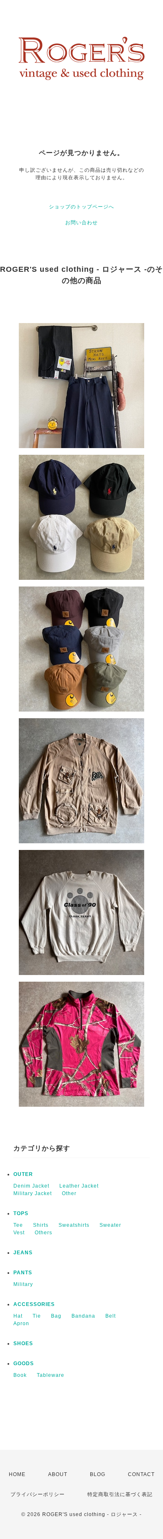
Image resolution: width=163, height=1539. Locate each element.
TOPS (20, 1213)
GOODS (23, 1363)
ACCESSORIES (34, 1304)
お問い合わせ (81, 223)
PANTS (22, 1273)
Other (69, 1193)
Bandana (83, 1316)
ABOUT (57, 1474)
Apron (21, 1323)
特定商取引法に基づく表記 (120, 1494)
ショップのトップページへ (81, 207)
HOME (17, 1474)
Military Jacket (32, 1193)
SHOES (23, 1343)
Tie (37, 1316)
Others (43, 1233)
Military (23, 1284)
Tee (18, 1225)
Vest (19, 1233)
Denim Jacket (31, 1186)
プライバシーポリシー (37, 1494)
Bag (56, 1316)
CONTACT (141, 1474)
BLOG (97, 1474)
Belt (110, 1316)
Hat (18, 1316)
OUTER (23, 1174)
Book (20, 1375)
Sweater (110, 1225)
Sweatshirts (74, 1225)
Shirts (40, 1225)
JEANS (23, 1253)
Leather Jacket (79, 1186)
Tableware (50, 1375)
